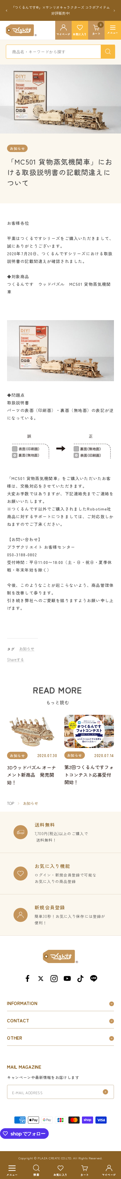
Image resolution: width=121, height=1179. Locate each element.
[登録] (105, 1091)
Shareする (15, 659)
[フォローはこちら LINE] (93, 978)
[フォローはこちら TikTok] (80, 978)
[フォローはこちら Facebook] (27, 978)
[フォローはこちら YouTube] (67, 978)
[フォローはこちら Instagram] (53, 978)
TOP (10, 803)
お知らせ (17, 148)
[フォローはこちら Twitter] (40, 978)
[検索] (108, 52)
